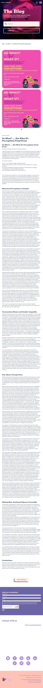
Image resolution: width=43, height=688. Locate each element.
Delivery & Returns (36, 675)
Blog (3, 44)
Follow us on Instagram (3, 625)
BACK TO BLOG (21, 579)
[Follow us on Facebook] (15, 658)
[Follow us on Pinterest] (28, 663)
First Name (5, 593)
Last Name (5, 596)
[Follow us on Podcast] (21, 663)
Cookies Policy (29, 677)
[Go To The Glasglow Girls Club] (4, 679)
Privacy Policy (37, 677)
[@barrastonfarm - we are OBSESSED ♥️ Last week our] (31, 645)
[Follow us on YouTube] (28, 658)
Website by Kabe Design (34, 682)
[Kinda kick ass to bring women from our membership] (11, 645)
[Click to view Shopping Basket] (37, 2)
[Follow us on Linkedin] (35, 658)
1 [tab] (21, 129)
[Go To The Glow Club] (10, 679)
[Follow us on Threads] (21, 658)
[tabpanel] (21, 108)
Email (3, 599)
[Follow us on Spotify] (8, 658)
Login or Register (5, 2)
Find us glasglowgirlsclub (33, 625)
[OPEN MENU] (40, 2)
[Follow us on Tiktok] (15, 663)
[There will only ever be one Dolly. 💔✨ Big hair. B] (31, 634)
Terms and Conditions (25, 675)
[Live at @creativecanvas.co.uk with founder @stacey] (11, 634)
